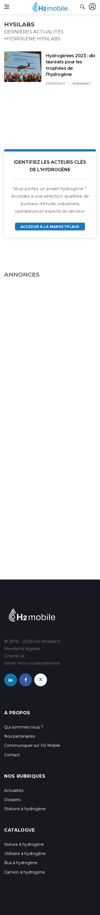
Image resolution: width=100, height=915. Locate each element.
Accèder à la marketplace (50, 226)
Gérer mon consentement (32, 663)
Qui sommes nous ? (23, 727)
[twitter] (40, 679)
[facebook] (25, 679)
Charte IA (14, 655)
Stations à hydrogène (25, 808)
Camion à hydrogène (24, 872)
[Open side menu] (6, 6)
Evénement (81, 83)
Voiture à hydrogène (24, 844)
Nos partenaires (19, 736)
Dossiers (12, 799)
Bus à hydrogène (21, 862)
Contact (12, 754)
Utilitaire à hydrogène (25, 853)
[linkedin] (10, 679)
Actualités (13, 790)
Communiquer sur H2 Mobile (32, 745)
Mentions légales (22, 648)
